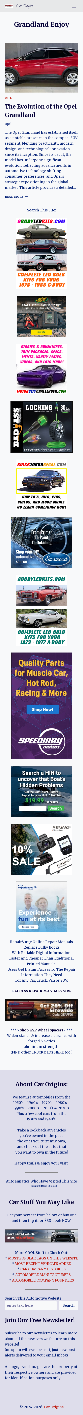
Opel (8, 97)
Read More (16, 196)
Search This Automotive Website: (33, 1298)
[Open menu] (74, 6)
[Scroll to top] (73, 1409)
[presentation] (41, 68)
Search (69, 1305)
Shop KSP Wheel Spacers (41, 1030)
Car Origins (54, 1407)
